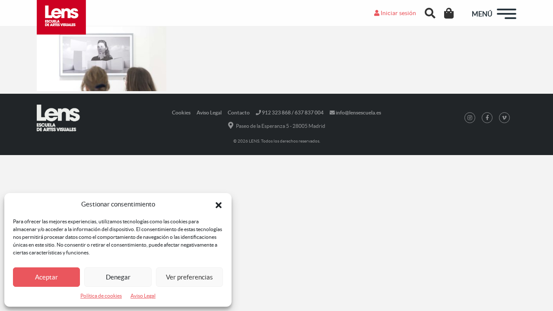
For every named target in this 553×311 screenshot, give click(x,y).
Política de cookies (101, 295)
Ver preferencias (189, 277)
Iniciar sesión (397, 13)
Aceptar (46, 277)
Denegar (118, 277)
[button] (218, 204)
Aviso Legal (143, 295)
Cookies (181, 112)
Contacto (239, 112)
